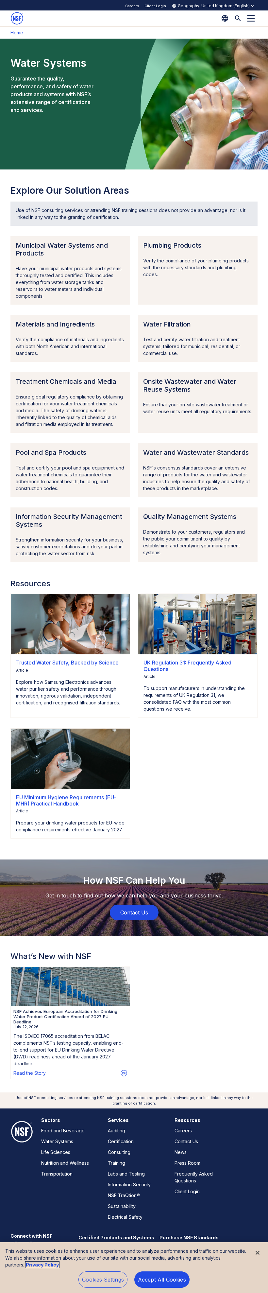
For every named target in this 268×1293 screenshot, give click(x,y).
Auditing (116, 1130)
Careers (132, 6)
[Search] (237, 18)
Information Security (129, 1184)
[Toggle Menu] (251, 18)
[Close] (257, 1253)
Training (116, 1163)
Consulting (119, 1152)
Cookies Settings (103, 1279)
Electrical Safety (125, 1217)
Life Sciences (55, 1152)
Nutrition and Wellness (65, 1163)
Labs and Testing (126, 1174)
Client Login (155, 6)
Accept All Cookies (162, 1279)
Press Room (187, 1163)
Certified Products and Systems (116, 1237)
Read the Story (29, 1073)
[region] (134, 1267)
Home (16, 32)
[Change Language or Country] (224, 18)
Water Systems (57, 1141)
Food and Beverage (63, 1130)
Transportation (57, 1174)
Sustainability (122, 1206)
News (181, 1152)
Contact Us (186, 1141)
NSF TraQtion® (124, 1195)
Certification (121, 1141)
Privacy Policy (42, 1264)
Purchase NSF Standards (189, 1237)
